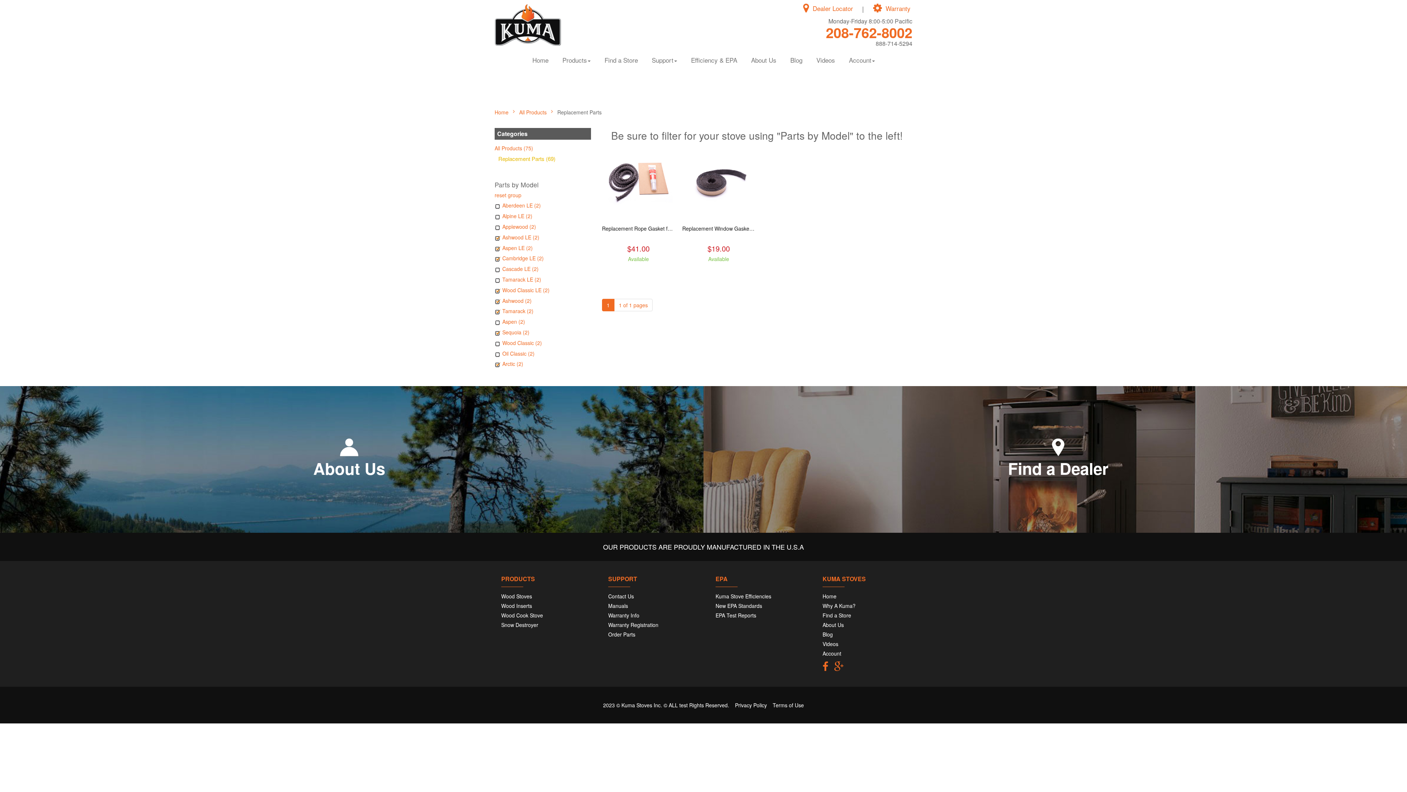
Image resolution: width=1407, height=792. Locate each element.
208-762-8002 (869, 32)
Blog (796, 60)
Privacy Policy (751, 705)
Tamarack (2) (517, 311)
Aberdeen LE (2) (521, 205)
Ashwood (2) (517, 300)
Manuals (618, 605)
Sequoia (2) (515, 332)
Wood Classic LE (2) (526, 290)
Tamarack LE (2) (521, 279)
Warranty (898, 8)
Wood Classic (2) (522, 342)
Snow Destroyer (519, 624)
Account (832, 653)
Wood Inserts (516, 605)
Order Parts (621, 634)
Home (540, 60)
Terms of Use (788, 705)
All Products (533, 112)
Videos (825, 60)
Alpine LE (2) (517, 216)
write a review (638, 272)
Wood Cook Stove (522, 615)
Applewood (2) (519, 226)
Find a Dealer (1058, 468)
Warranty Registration (633, 624)
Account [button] (860, 60)
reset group (508, 195)
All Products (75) (514, 148)
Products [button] (574, 60)
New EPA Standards (739, 605)
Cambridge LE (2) (523, 258)
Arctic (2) (512, 363)
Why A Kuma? (839, 605)
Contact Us (621, 596)
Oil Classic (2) (518, 353)
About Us (763, 60)
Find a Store (621, 60)
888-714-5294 (894, 43)
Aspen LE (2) (517, 248)
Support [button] (662, 60)
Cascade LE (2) (520, 268)
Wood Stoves (516, 596)
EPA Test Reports (736, 615)
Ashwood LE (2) (520, 237)
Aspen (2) (513, 321)
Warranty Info (623, 615)
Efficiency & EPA (714, 60)
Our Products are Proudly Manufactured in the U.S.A (703, 546)
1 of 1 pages (633, 305)
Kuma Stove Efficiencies (743, 596)
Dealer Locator (833, 8)
